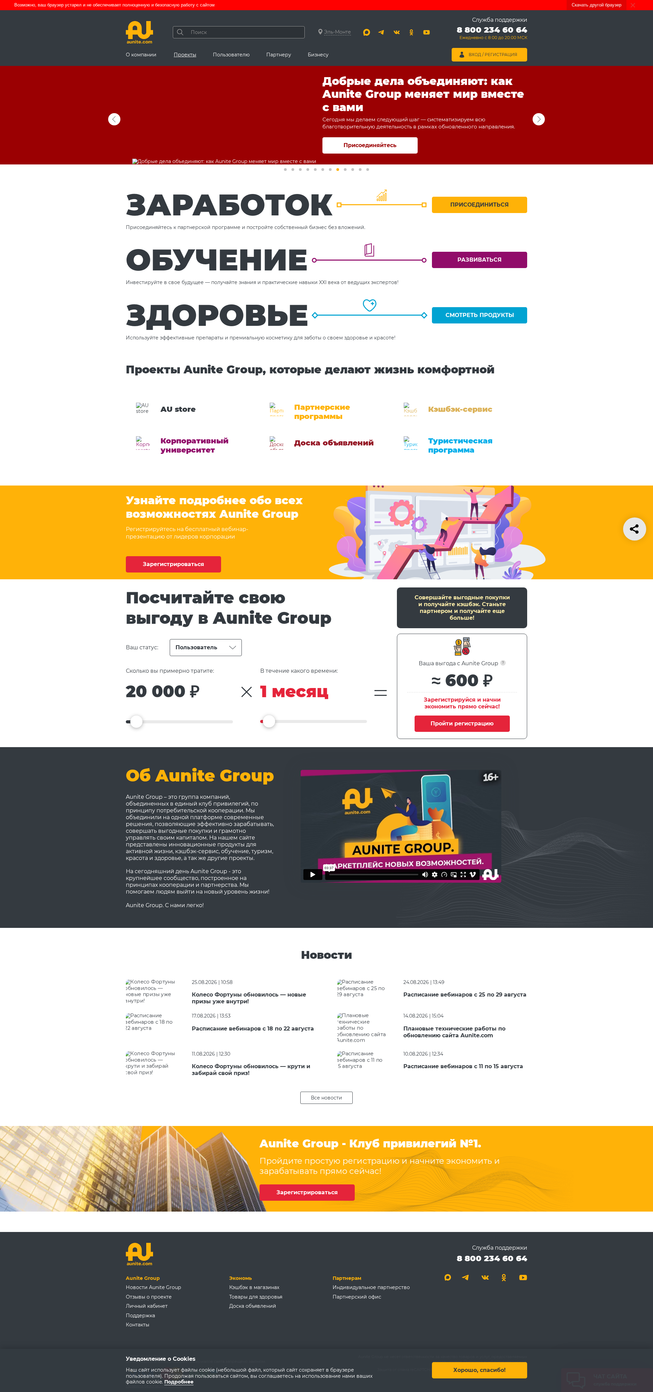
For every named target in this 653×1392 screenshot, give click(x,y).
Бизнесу (318, 55)
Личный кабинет (147, 1306)
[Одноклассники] (411, 32)
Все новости (326, 1098)
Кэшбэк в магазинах (254, 1287)
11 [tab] (360, 169)
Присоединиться (479, 204)
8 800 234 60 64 (492, 1258)
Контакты (137, 1325)
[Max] (366, 32)
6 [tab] (322, 169)
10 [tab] (352, 169)
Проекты (185, 55)
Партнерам (347, 1278)
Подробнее (179, 1382)
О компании (141, 55)
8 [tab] (337, 169)
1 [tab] (285, 169)
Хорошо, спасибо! (479, 1370)
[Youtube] (426, 32)
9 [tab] (345, 169)
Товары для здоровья (255, 1297)
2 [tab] (293, 169)
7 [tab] (330, 169)
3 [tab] (300, 169)
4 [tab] (308, 169)
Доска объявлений (252, 1306)
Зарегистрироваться (173, 564)
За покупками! (370, 145)
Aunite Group (143, 1278)
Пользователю (231, 55)
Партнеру (278, 55)
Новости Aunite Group (153, 1287)
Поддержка (140, 1315)
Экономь (240, 1278)
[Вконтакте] (396, 32)
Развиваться (479, 260)
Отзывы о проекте (149, 1297)
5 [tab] (315, 169)
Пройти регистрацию (462, 723)
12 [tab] (367, 169)
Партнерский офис (357, 1297)
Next (114, 119)
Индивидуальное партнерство (371, 1287)
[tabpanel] (326, 115)
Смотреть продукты (480, 315)
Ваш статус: (142, 647)
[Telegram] (381, 32)
